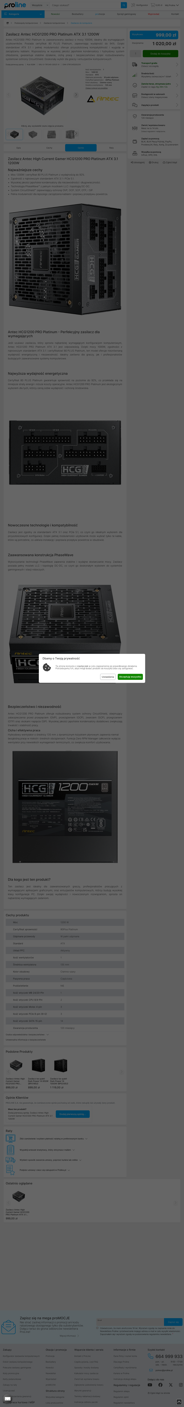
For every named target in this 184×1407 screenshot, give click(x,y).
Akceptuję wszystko (130, 676)
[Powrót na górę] (179, 1402)
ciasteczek (82, 666)
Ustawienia (108, 676)
